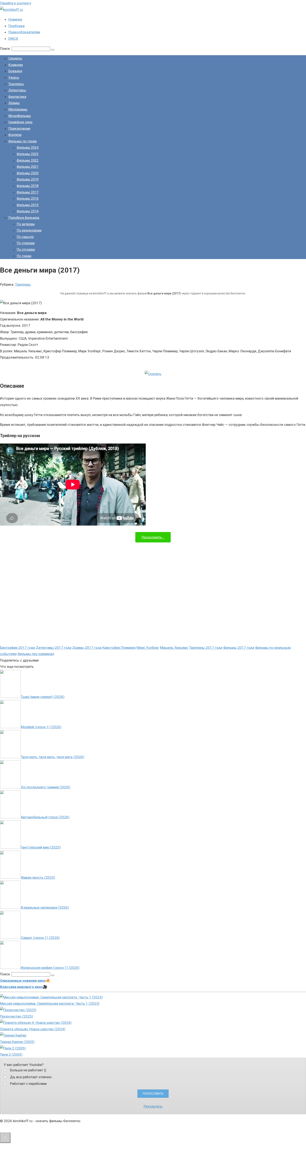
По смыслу (25, 237)
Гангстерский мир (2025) (41, 847)
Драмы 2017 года (87, 648)
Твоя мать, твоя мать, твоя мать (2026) (52, 757)
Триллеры (16, 84)
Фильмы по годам (22, 141)
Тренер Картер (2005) (17, 1042)
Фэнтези (14, 135)
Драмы (14, 103)
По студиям (26, 250)
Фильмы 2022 (28, 160)
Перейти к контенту (15, 3)
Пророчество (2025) (16, 1016)
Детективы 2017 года (53, 648)
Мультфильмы (19, 116)
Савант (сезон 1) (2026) (40, 938)
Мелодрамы (17, 109)
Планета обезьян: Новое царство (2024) (32, 1029)
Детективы (17, 90)
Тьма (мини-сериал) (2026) (43, 697)
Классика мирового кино (21, 987)
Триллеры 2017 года (205, 648)
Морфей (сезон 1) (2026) (41, 727)
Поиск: (6, 48)
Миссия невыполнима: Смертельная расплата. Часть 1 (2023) (50, 1003)
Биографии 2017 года (17, 648)
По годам (24, 256)
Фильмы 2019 (28, 179)
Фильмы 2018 (28, 186)
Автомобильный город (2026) (45, 817)
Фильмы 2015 (28, 205)
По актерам (26, 224)
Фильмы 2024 (28, 148)
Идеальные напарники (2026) (45, 907)
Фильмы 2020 (28, 173)
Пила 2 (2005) (11, 1054)
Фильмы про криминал (35, 654)
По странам (26, 243)
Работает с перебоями (28, 1084)
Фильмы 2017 (28, 192)
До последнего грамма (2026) (45, 787)
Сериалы (15, 58)
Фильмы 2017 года (238, 648)
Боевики (15, 71)
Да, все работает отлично (31, 1077)
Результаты (153, 1106)
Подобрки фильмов (23, 218)
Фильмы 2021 (28, 167)
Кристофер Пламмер (119, 648)
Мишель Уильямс (174, 648)
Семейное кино (20, 122)
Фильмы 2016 (28, 199)
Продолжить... (153, 537)
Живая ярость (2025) (38, 877)
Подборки (16, 26)
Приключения (19, 129)
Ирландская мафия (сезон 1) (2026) (50, 968)
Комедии (15, 65)
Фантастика (17, 97)
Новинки (15, 19)
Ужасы (13, 78)
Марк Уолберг (148, 648)
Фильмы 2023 (28, 154)
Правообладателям (24, 32)
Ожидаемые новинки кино (23, 980)
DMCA (13, 38)
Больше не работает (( (28, 1070)
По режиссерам (29, 230)
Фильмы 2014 (28, 211)
